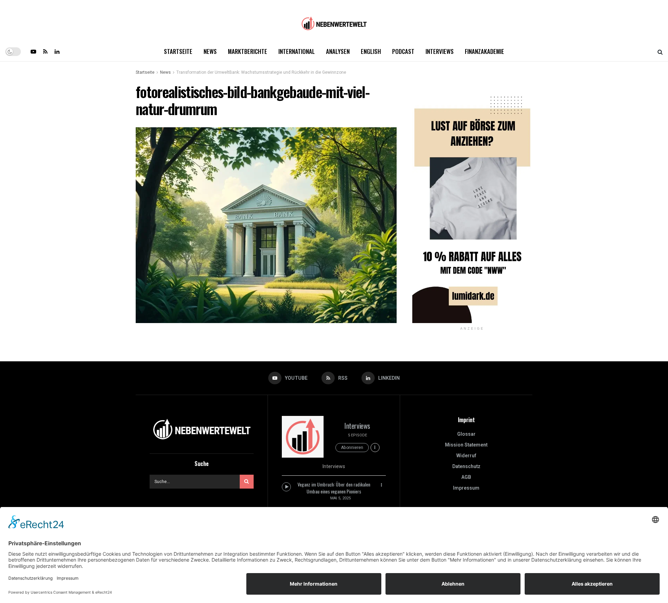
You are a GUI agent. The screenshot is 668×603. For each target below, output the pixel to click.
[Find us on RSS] (45, 51)
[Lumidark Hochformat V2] (472, 203)
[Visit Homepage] (334, 21)
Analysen (338, 51)
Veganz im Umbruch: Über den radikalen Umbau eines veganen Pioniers (333, 488)
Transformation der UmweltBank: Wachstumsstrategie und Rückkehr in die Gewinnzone (261, 72)
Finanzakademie (484, 51)
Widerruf (466, 455)
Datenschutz (466, 466)
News (210, 51)
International (296, 51)
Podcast (403, 51)
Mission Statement (466, 445)
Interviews (440, 51)
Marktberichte (247, 51)
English (371, 51)
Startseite (178, 51)
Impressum (466, 488)
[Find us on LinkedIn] (57, 51)
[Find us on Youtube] (33, 51)
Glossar (466, 434)
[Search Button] (660, 51)
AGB (466, 477)
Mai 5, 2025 (340, 498)
